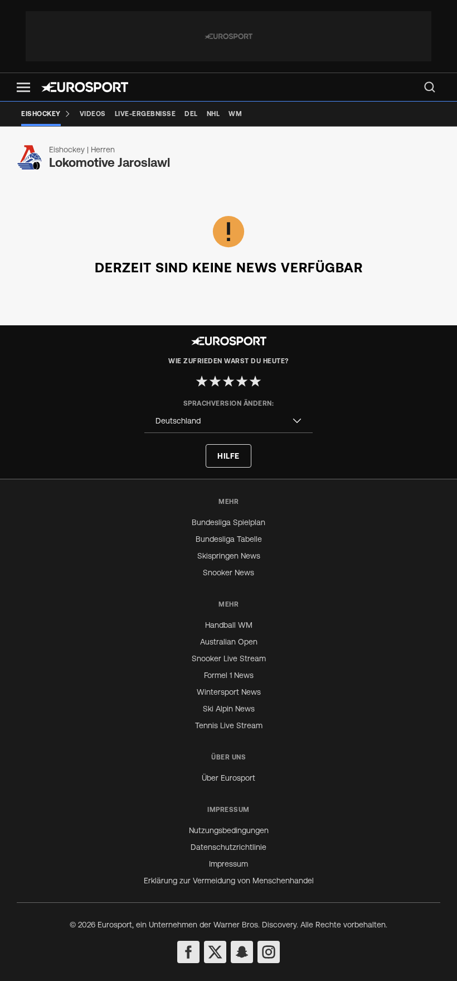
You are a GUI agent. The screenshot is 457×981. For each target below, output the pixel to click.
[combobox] (228, 421)
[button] (23, 87)
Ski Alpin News (229, 708)
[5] (255, 381)
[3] (228, 381)
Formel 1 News (229, 675)
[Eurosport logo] (84, 87)
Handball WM (228, 625)
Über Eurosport (228, 777)
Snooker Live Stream (229, 658)
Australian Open (228, 641)
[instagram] (268, 952)
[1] (201, 381)
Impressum (228, 863)
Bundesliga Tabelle (229, 539)
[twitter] (215, 952)
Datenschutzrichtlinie (228, 847)
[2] (215, 381)
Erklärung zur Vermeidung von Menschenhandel (229, 880)
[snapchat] (242, 952)
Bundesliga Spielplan (228, 522)
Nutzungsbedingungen (229, 830)
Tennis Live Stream (228, 725)
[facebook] (188, 952)
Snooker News (228, 572)
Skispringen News (228, 555)
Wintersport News (229, 691)
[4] (242, 381)
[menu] (429, 87)
